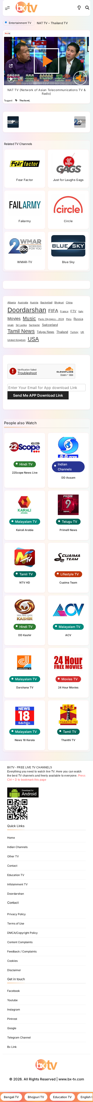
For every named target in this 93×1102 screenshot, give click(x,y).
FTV (73, 311)
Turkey (74, 332)
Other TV (13, 856)
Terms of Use (15, 923)
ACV (68, 635)
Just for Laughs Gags (68, 180)
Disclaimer (14, 970)
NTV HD (24, 582)
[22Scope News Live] (24, 447)
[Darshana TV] (24, 662)
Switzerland (50, 325)
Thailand (24, 100)
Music (29, 318)
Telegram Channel (19, 1037)
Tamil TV (26, 574)
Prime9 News (68, 530)
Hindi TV (26, 464)
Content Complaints (20, 942)
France (64, 311)
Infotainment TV (17, 884)
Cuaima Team (68, 582)
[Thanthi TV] (68, 714)
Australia (23, 302)
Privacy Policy (16, 914)
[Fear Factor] (25, 163)
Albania (11, 302)
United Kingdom (16, 340)
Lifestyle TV (69, 574)
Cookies (12, 960)
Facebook (13, 991)
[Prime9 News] (68, 505)
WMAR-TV (24, 262)
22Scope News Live (24, 472)
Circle (68, 221)
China (69, 302)
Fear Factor (24, 180)
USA (33, 339)
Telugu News (45, 332)
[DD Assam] (68, 447)
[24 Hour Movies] (68, 662)
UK (82, 332)
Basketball (46, 302)
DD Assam (68, 477)
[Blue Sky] (68, 245)
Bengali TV (11, 1097)
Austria (34, 302)
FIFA (53, 310)
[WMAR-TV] (25, 245)
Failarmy (25, 221)
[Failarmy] (25, 204)
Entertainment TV (20, 23)
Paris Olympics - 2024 (51, 319)
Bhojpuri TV (36, 1097)
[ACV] (68, 609)
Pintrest (12, 1019)
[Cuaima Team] (68, 557)
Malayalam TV (26, 521)
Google (11, 1028)
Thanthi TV (68, 740)
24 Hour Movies (68, 687)
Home (11, 837)
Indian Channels (65, 466)
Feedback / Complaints (22, 951)
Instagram (13, 1009)
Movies (14, 318)
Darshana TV (24, 687)
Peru (69, 319)
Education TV (62, 1097)
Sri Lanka (21, 325)
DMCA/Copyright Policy (22, 932)
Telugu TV (69, 521)
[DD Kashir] (24, 609)
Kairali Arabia (24, 530)
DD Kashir (24, 635)
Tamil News (21, 331)
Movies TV (69, 679)
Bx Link (12, 1047)
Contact (12, 865)
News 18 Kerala (25, 740)
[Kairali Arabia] (24, 505)
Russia (78, 319)
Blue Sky (68, 262)
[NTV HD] (24, 557)
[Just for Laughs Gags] (68, 163)
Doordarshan (26, 310)
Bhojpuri (59, 302)
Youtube (12, 1000)
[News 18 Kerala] (24, 714)
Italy (80, 311)
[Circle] (68, 204)
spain (10, 325)
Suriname (34, 325)
